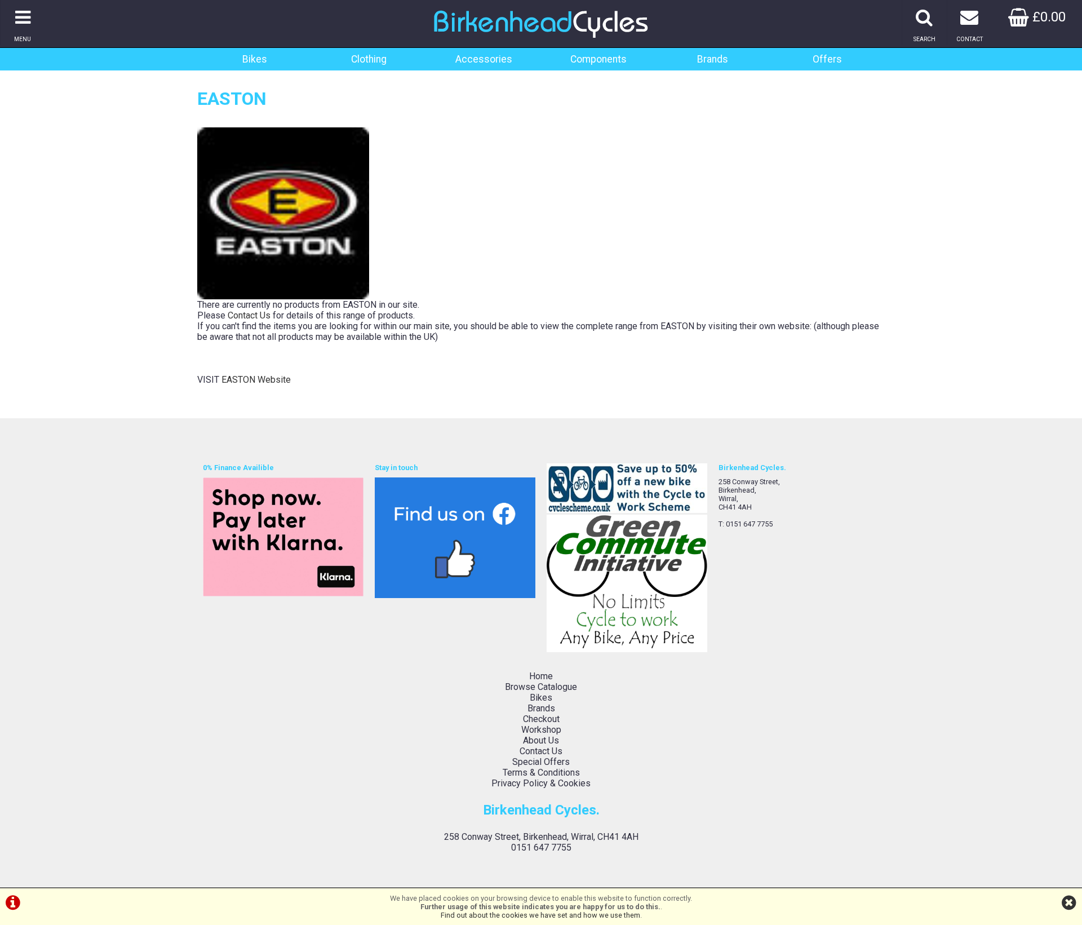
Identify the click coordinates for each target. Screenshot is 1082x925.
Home (541, 676)
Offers (827, 59)
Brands (712, 59)
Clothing (369, 59)
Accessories (483, 59)
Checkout (541, 719)
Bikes (254, 59)
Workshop (541, 729)
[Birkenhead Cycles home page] (541, 42)
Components (598, 59)
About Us (541, 740)
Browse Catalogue (541, 686)
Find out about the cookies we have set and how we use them (540, 915)
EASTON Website (256, 379)
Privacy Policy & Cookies (541, 783)
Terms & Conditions (541, 772)
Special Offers (541, 761)
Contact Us (249, 315)
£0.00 (1047, 17)
